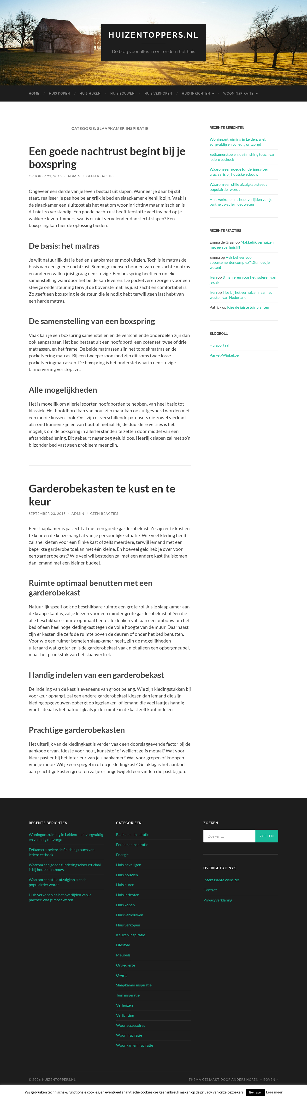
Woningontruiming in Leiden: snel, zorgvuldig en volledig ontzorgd (238, 141)
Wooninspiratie (238, 93)
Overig (121, 975)
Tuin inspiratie (128, 995)
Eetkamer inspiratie (132, 844)
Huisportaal (219, 345)
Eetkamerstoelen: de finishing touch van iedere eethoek (242, 157)
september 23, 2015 (47, 513)
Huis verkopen (158, 93)
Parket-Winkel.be (224, 355)
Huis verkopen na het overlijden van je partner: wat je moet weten (241, 202)
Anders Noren (245, 1079)
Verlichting (125, 1015)
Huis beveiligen (128, 864)
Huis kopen (59, 93)
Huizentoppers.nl (153, 34)
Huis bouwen (122, 93)
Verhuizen (124, 1005)
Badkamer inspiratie (132, 834)
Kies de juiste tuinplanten (248, 307)
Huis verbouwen (129, 915)
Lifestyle (123, 945)
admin (74, 176)
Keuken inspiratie (130, 934)
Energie (122, 854)
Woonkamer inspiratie (134, 1045)
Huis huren (90, 93)
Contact (210, 890)
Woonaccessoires (130, 1025)
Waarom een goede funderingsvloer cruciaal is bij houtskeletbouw (239, 171)
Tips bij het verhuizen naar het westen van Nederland (241, 295)
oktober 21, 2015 (45, 176)
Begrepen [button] (255, 1092)
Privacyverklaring (217, 900)
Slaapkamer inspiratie (134, 985)
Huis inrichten (196, 93)
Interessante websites (221, 879)
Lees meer (274, 1092)
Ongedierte (125, 965)
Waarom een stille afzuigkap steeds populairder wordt (238, 187)
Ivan (213, 277)
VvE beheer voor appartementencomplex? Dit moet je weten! (240, 262)
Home (34, 93)
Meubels (123, 955)
